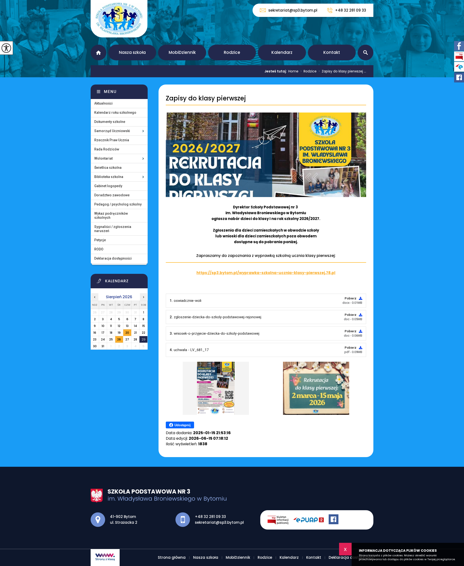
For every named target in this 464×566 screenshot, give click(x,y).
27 (127, 339)
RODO (98, 249)
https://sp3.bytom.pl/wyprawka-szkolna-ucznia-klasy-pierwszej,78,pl (265, 272)
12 (119, 326)
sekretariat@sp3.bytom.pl (292, 10)
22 (143, 333)
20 (127, 333)
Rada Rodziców (106, 149)
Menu (110, 91)
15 (143, 326)
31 (103, 346)
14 (135, 326)
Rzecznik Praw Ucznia (111, 140)
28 (135, 339)
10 (103, 326)
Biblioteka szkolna (108, 177)
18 (111, 333)
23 (94, 339)
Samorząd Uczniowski (112, 131)
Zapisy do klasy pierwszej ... (342, 71)
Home (293, 71)
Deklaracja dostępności (113, 258)
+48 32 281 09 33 (350, 10)
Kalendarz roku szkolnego (115, 112)
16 (94, 333)
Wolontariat (103, 158)
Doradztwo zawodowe (112, 195)
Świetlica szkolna (108, 168)
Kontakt (331, 52)
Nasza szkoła (132, 52)
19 (119, 333)
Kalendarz (281, 52)
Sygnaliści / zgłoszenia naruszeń (112, 229)
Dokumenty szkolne (109, 122)
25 (111, 339)
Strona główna (98, 52)
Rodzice (232, 52)
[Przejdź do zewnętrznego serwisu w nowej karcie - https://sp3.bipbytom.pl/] (280, 519)
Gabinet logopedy (108, 186)
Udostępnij (182, 425)
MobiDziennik (182, 52)
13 (127, 326)
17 (103, 333)
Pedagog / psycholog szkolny (118, 204)
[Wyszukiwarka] (365, 52)
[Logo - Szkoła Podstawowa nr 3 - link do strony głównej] (119, 18)
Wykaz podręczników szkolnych (111, 215)
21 (135, 333)
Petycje (100, 240)
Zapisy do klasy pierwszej (206, 98)
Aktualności (103, 103)
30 (95, 346)
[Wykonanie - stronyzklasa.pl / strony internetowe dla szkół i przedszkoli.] (105, 557)
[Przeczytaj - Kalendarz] (125, 282)
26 (119, 339)
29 (143, 339)
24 (103, 339)
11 (111, 326)
